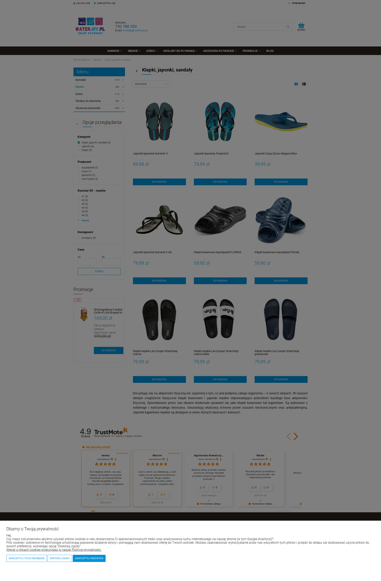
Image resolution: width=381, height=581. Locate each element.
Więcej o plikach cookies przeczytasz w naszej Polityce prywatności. (54, 550)
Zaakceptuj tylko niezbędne (27, 558)
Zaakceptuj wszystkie (89, 558)
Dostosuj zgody (60, 558)
